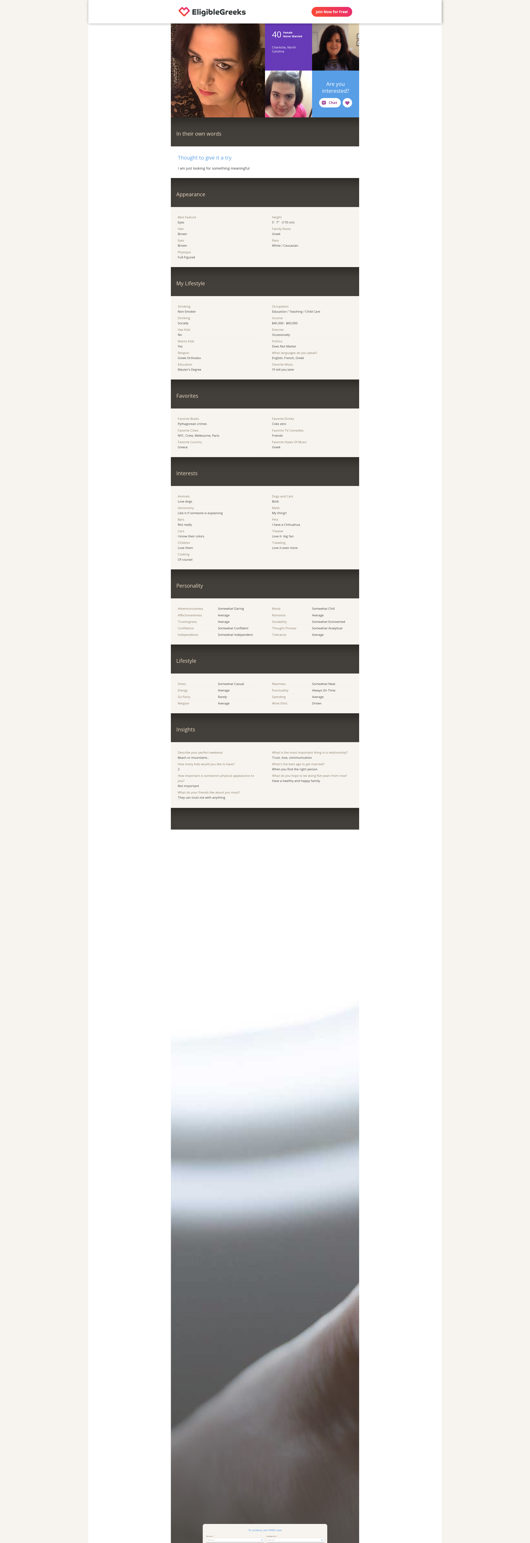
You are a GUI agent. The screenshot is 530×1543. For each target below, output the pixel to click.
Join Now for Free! (332, 11)
